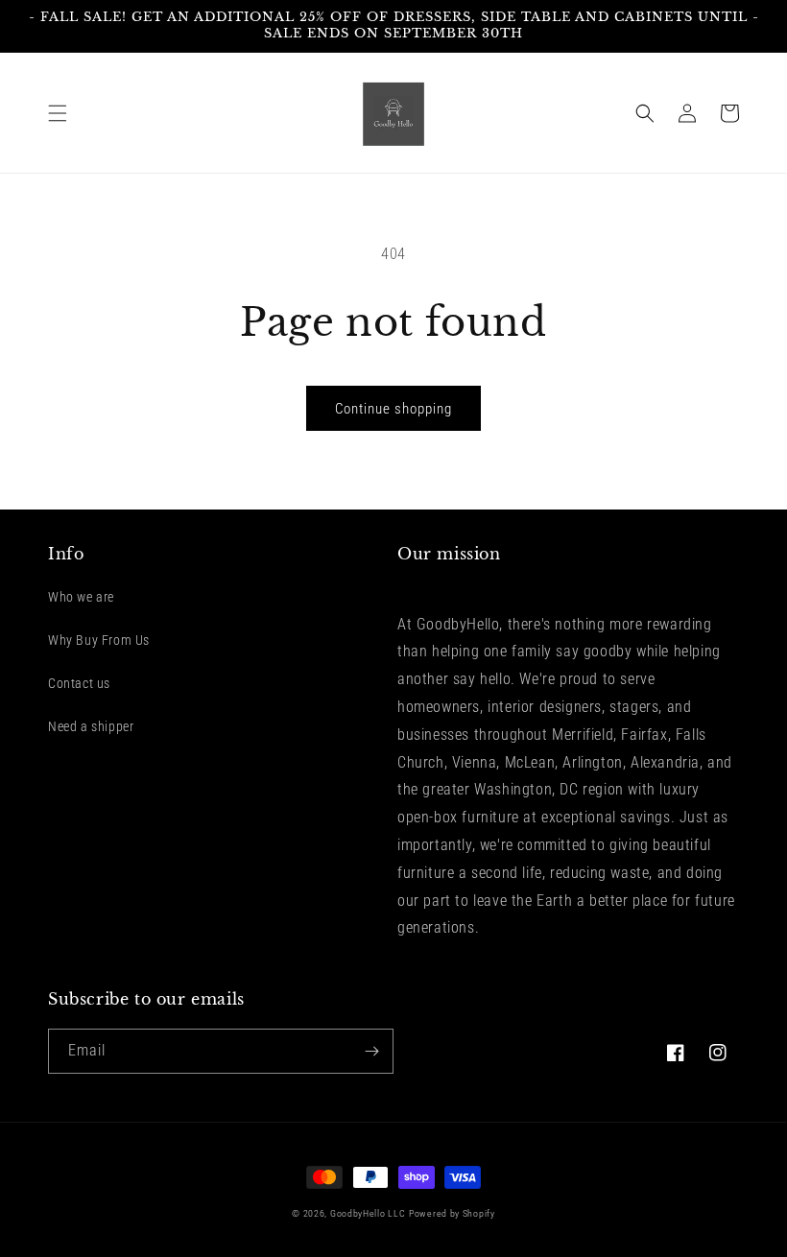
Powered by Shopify (452, 1213)
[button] (57, 113)
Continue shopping (393, 408)
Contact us (79, 683)
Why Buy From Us (99, 640)
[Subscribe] (371, 1051)
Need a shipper (90, 726)
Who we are (81, 597)
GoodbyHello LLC (368, 1213)
